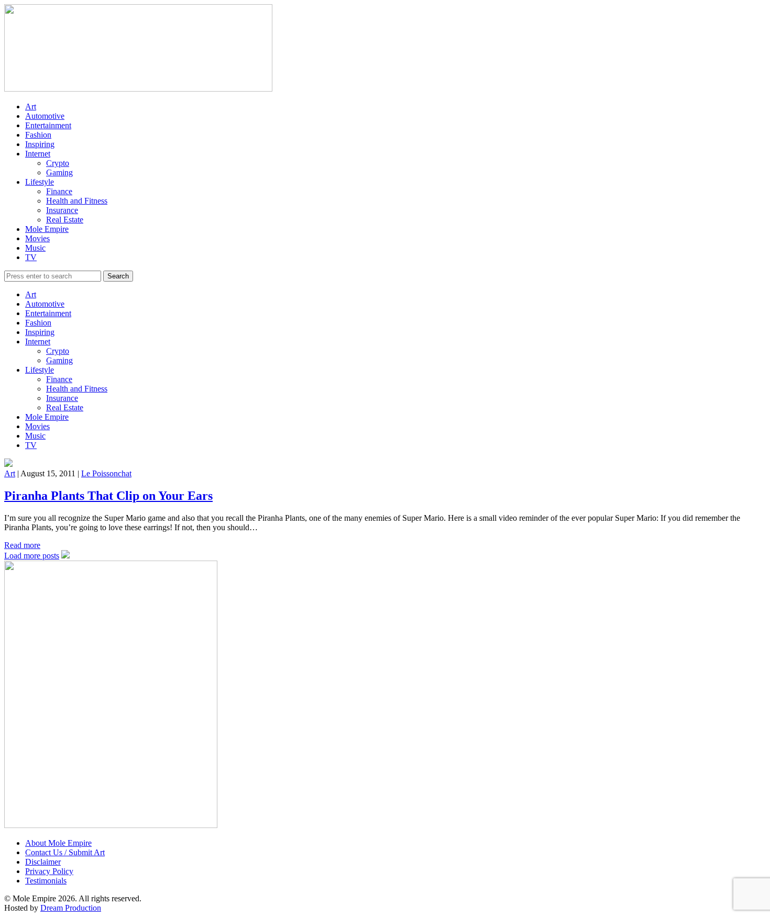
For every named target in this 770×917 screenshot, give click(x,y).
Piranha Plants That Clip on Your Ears (108, 495)
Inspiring (39, 144)
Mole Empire (47, 229)
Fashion (38, 134)
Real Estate (64, 219)
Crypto (57, 163)
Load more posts (31, 555)
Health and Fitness (76, 200)
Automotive (44, 115)
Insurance (62, 210)
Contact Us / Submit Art (65, 852)
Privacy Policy (49, 871)
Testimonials (46, 880)
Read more (22, 545)
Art (30, 106)
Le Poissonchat (106, 473)
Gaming (59, 172)
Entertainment (48, 125)
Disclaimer (43, 861)
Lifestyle (39, 181)
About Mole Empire (58, 842)
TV (31, 257)
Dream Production (70, 907)
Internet (37, 153)
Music (35, 247)
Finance (59, 191)
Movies (37, 238)
